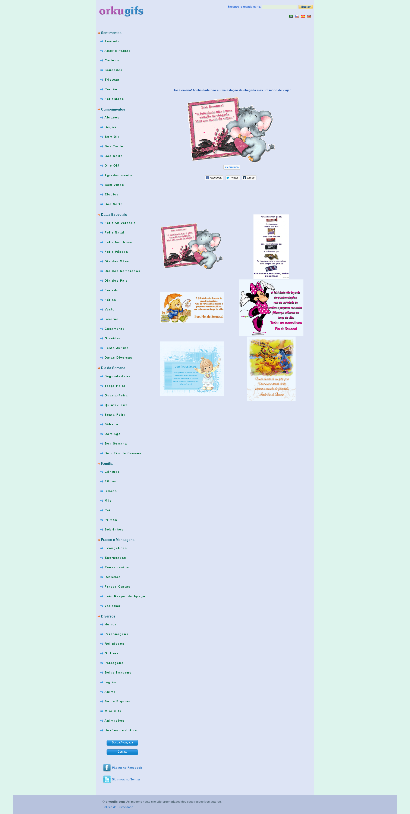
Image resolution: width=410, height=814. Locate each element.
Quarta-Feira (115, 395)
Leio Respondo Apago (124, 596)
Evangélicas (115, 548)
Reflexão (112, 577)
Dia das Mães (116, 261)
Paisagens (113, 663)
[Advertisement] (188, 53)
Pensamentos (116, 567)
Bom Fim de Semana (122, 453)
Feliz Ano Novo (118, 242)
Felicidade (113, 98)
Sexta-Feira (114, 414)
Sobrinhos (113, 529)
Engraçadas (114, 557)
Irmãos (110, 491)
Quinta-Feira (115, 404)
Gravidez (112, 338)
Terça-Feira (114, 385)
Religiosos (113, 643)
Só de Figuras (116, 701)
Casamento (114, 328)
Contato (122, 751)
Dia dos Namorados (122, 270)
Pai (106, 510)
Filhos (109, 481)
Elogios (111, 194)
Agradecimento (117, 175)
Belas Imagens (117, 672)
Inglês (109, 682)
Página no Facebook (127, 767)
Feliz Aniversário (119, 222)
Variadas (111, 605)
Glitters (111, 653)
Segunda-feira (117, 376)
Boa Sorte (113, 204)
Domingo (112, 433)
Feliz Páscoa (115, 251)
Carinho (111, 60)
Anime (109, 691)
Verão (109, 309)
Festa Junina (116, 347)
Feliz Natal (113, 232)
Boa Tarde (113, 146)
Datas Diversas (117, 357)
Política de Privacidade (117, 807)
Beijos (109, 127)
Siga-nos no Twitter (126, 779)
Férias (109, 299)
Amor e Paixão (117, 50)
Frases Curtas (116, 586)
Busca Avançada (122, 742)
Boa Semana (115, 443)
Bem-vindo (113, 184)
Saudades (113, 70)
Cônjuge (111, 471)
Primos (110, 519)
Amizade (111, 41)
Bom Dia (111, 136)
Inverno (111, 319)
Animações (113, 720)
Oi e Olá (111, 165)
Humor (109, 624)
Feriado (111, 290)
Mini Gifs (112, 711)
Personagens (116, 634)
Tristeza (111, 79)
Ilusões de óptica (120, 730)
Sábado (110, 424)
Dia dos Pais (115, 280)
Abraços (111, 117)
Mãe (107, 500)
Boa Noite (113, 156)
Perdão (110, 89)
